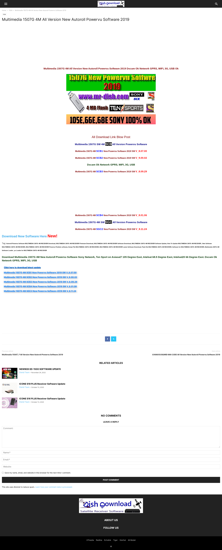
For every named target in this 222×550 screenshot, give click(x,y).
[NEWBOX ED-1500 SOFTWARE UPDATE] (9, 373)
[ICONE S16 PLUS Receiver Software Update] (9, 403)
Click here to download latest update (22, 267)
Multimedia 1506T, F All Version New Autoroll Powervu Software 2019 (32, 354)
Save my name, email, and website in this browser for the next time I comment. (38, 473)
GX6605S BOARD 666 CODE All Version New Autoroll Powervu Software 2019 (186, 354)
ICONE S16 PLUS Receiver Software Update (42, 398)
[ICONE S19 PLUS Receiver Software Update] (9, 388)
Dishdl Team (24, 372)
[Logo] (111, 512)
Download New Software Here (24, 236)
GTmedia (90, 540)
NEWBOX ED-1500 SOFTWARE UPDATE (40, 369)
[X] (113, 339)
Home (4, 10)
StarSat (123, 540)
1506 (10, 10)
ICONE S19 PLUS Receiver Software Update (42, 384)
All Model (132, 540)
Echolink (107, 540)
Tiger (115, 540)
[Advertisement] (79, 43)
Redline (99, 540)
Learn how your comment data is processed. (54, 487)
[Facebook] (107, 339)
